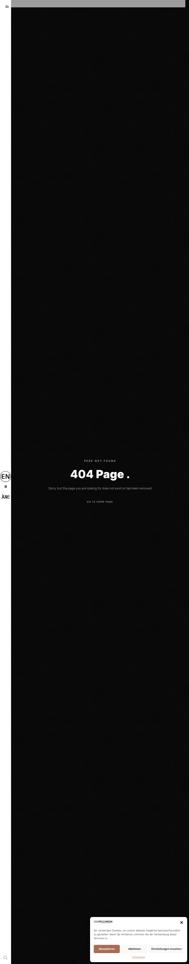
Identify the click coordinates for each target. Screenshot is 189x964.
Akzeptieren (107, 949)
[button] (181, 922)
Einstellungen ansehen (166, 949)
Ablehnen (134, 949)
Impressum (138, 957)
